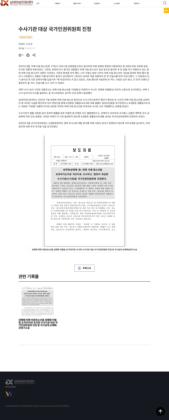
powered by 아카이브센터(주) (58, 406)
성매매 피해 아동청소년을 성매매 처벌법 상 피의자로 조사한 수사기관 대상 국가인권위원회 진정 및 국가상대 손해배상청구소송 (84, 249)
